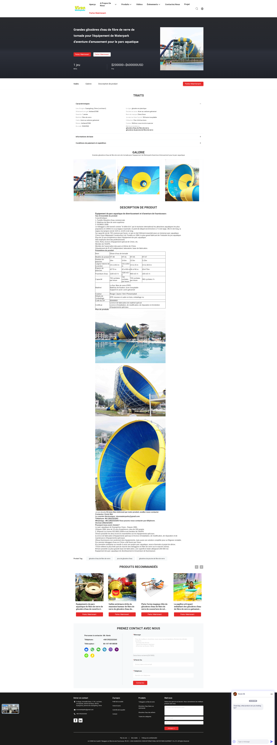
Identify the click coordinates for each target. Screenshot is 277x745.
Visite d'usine (117, 706)
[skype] (104, 649)
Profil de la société (118, 701)
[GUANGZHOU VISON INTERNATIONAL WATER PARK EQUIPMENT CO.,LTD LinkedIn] (80, 720)
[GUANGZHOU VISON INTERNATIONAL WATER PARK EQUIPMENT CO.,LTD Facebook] (75, 720)
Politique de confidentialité (149, 738)
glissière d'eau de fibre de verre (99, 558)
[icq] (86, 656)
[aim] (92, 656)
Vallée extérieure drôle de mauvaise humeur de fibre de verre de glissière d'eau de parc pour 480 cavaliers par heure (121, 609)
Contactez (140, 683)
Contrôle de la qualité (119, 710)
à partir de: (138, 660)
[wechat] (98, 649)
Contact (115, 714)
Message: (137, 635)
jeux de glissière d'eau (124, 558)
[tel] (98, 656)
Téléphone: (138, 671)
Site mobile (134, 738)
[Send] (271, 741)
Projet (187, 4)
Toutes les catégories (144, 716)
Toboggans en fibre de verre (146, 702)
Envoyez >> (171, 728)
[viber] (111, 649)
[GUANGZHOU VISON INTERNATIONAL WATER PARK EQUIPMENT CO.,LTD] (80, 8)
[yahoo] (117, 649)
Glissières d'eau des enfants (146, 712)
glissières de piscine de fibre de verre (152, 558)
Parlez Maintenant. (82, 54)
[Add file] (234, 741)
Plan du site (123, 738)
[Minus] (271, 694)
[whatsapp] (92, 649)
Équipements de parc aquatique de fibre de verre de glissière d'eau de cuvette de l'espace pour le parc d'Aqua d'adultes (89, 609)
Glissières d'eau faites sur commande (146, 707)
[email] (86, 649)
